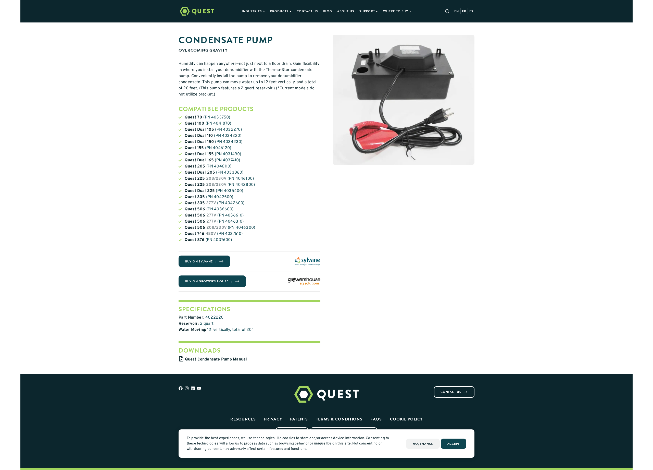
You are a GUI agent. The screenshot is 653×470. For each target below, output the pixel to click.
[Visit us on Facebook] (181, 388)
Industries (252, 11)
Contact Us (307, 11)
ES (471, 11)
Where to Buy (395, 11)
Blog (327, 11)
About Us (345, 11)
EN (456, 11)
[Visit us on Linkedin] (193, 388)
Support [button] (367, 11)
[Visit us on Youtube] (199, 388)
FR (464, 11)
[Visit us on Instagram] (187, 388)
